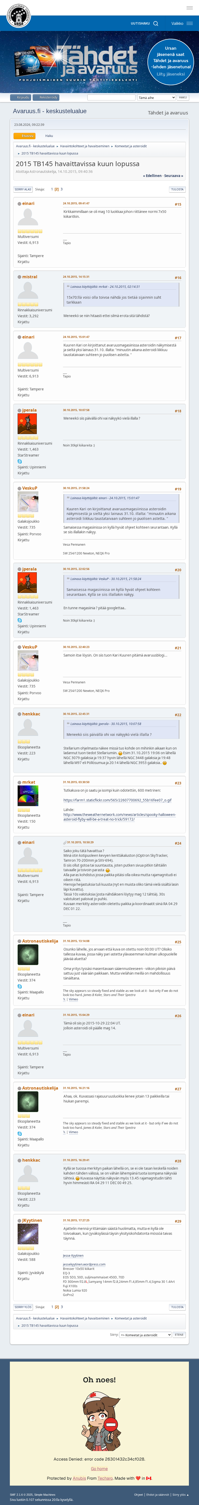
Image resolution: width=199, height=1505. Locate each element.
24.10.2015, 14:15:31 (76, 277)
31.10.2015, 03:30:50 (76, 782)
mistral (29, 277)
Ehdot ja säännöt (157, 1494)
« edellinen (152, 175)
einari (28, 203)
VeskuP (29, 488)
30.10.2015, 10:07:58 (76, 410)
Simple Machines (44, 1494)
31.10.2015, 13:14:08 (76, 941)
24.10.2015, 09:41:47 (76, 203)
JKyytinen (32, 1220)
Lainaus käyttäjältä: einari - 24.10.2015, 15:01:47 (104, 498)
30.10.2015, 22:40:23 (76, 647)
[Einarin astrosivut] (20, 249)
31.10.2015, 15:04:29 (76, 1015)
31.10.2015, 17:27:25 (76, 1220)
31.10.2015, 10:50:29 (80, 842)
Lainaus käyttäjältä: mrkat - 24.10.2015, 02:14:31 (105, 286)
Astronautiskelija (40, 941)
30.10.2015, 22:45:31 (76, 714)
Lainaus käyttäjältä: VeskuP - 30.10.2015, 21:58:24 (105, 579)
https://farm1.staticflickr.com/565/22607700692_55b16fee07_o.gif (117, 800)
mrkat (28, 782)
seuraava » (173, 175)
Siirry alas (23, 189)
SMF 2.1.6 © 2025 (21, 1494)
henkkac (31, 714)
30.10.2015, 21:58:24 (76, 488)
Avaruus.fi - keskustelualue (50, 110)
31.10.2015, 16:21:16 (76, 1088)
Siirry (114, 1334)
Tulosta (177, 189)
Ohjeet (138, 1494)
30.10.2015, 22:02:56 (76, 569)
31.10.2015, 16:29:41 (76, 1160)
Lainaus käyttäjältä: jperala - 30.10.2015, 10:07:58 (105, 724)
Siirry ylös (23, 1307)
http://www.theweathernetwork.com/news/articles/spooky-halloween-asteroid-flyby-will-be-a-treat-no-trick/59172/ (119, 817)
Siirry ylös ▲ (181, 1494)
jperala (29, 410)
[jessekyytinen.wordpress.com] (20, 1266)
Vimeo (73, 999)
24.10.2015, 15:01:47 (76, 337)
